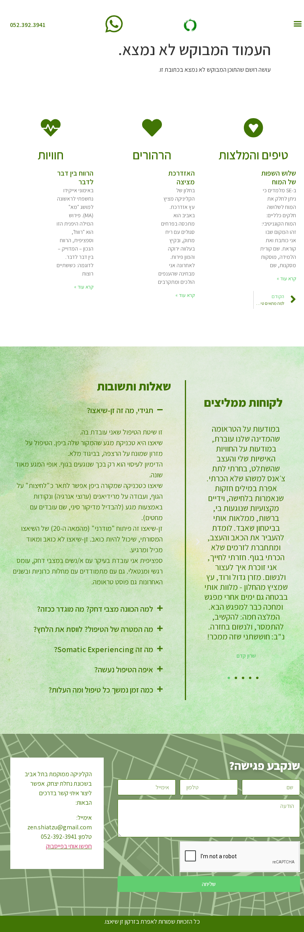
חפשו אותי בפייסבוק (69, 846)
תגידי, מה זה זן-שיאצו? (120, 410)
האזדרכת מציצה (181, 177)
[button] (297, 23)
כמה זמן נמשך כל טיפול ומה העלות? (100, 690)
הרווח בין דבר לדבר (75, 177)
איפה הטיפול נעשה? (123, 669)
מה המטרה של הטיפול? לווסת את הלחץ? (93, 629)
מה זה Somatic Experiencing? (103, 649)
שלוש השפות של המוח (278, 177)
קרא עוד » (286, 278)
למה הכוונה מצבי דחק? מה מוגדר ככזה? (95, 609)
